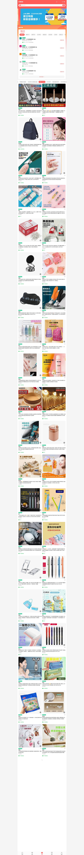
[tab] (23, 31)
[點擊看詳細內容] (30, 95)
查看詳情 (62, 40)
